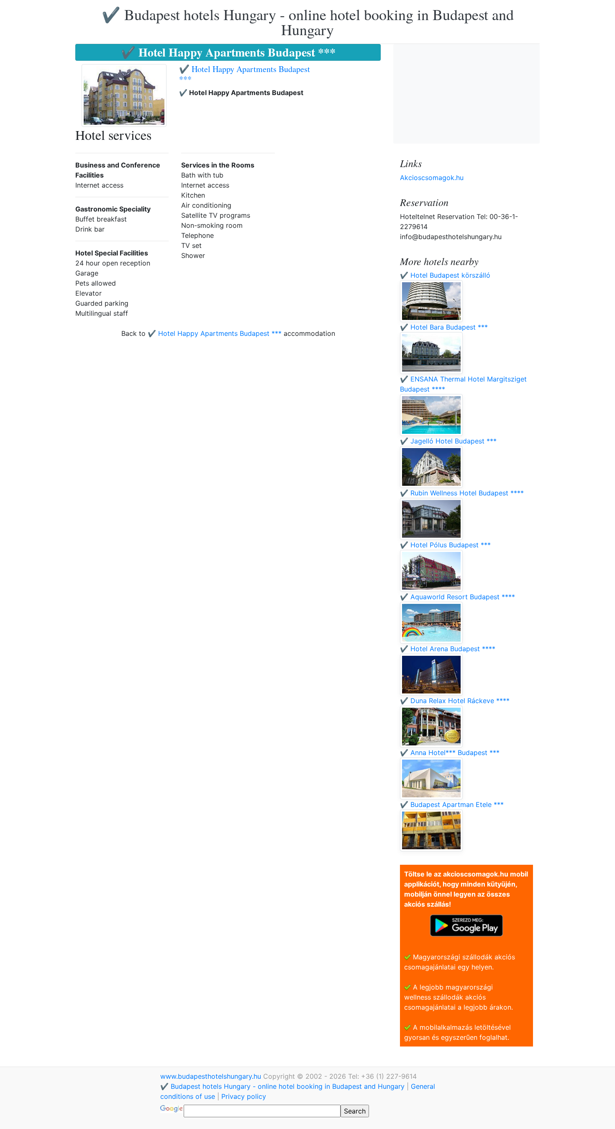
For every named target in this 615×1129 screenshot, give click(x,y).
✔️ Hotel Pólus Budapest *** (445, 545)
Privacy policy (243, 1096)
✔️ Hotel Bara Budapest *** (444, 327)
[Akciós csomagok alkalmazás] (466, 924)
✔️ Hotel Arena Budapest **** (447, 648)
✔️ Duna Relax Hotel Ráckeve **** (455, 700)
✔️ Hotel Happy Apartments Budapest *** (244, 74)
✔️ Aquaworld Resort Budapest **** (457, 597)
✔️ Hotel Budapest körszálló (445, 275)
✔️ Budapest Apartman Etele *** (452, 804)
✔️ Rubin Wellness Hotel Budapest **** (462, 493)
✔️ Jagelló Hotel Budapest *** (448, 441)
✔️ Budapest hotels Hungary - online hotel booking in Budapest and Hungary (308, 21)
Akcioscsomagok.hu (432, 177)
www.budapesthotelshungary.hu (211, 1076)
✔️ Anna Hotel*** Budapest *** (450, 752)
